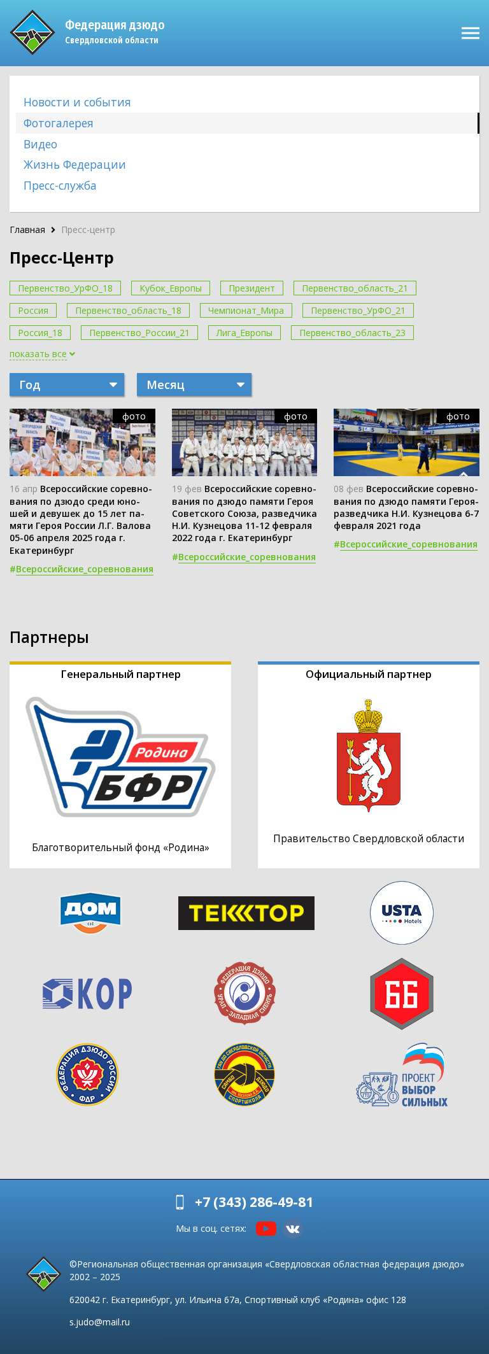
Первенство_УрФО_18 (65, 288)
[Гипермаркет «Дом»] (90, 913)
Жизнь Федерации (75, 164)
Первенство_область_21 (355, 288)
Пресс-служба (60, 185)
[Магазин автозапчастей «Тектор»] (246, 913)
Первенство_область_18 (128, 310)
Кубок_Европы (170, 288)
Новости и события (77, 101)
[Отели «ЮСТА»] (401, 913)
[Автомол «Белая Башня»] (401, 993)
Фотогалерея (59, 122)
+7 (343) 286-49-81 (254, 1202)
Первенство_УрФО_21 (358, 310)
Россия (33, 310)
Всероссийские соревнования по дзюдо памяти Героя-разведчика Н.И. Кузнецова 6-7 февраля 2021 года (406, 507)
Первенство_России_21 (139, 333)
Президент (252, 288)
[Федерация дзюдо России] (87, 1074)
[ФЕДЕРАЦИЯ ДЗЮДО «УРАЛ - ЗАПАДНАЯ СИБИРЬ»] (244, 994)
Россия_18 (40, 333)
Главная (27, 229)
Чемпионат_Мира (246, 310)
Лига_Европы (244, 333)
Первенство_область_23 (352, 333)
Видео (40, 144)
